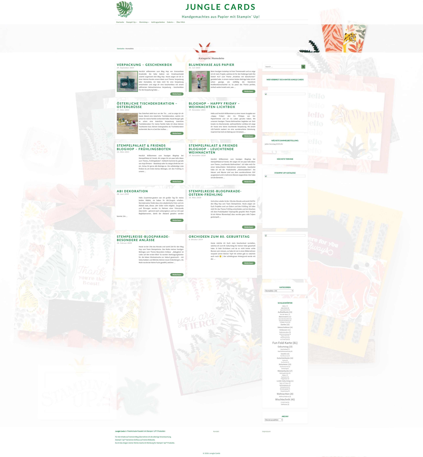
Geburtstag (285, 346)
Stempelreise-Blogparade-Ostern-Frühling (215, 192)
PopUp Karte (285, 377)
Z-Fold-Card (285, 402)
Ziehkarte (285, 404)
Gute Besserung (285, 356)
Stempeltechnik (285, 387)
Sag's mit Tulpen (285, 383)
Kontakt (216, 431)
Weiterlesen (178, 94)
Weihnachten (285, 393)
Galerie (170, 22)
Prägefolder (285, 379)
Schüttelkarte (285, 385)
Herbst (285, 360)
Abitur (285, 306)
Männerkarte (285, 371)
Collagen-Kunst (285, 322)
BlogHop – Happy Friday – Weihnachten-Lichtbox (214, 105)
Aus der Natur (285, 314)
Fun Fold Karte (285, 343)
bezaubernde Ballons (285, 320)
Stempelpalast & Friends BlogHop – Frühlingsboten (144, 147)
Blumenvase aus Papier (212, 64)
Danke (285, 324)
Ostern (285, 375)
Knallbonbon (285, 362)
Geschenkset (285, 349)
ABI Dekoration (132, 191)
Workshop (143, 22)
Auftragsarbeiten (158, 22)
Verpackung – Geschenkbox (144, 64)
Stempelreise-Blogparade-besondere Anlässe (143, 238)
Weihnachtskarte (285, 396)
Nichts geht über (285, 373)
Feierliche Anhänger (285, 334)
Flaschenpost (285, 337)
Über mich (180, 22)
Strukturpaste (285, 389)
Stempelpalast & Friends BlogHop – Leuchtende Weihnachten (213, 149)
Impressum (266, 431)
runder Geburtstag (285, 381)
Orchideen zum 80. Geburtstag (219, 236)
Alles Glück (285, 308)
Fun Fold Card (285, 339)
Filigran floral (285, 336)
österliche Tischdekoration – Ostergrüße (147, 105)
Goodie (285, 354)
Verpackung (285, 391)
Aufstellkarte (285, 312)
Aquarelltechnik (285, 310)
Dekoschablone (285, 327)
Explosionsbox (285, 332)
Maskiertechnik (285, 366)
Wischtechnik (285, 399)
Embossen (285, 330)
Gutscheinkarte (285, 358)
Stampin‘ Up (131, 22)
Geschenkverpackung (285, 351)
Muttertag (285, 368)
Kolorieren (285, 364)
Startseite (120, 22)
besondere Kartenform (285, 319)
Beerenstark (285, 317)
